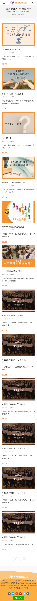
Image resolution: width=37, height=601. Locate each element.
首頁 (19, 15)
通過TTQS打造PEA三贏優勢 (12, 94)
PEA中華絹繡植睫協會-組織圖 (13, 227)
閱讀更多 (4, 64)
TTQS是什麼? (7, 138)
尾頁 (24, 559)
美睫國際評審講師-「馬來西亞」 (14, 315)
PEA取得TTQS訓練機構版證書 (13, 182)
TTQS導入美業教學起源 (11, 49)
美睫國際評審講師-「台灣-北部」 (14, 449)
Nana (13, 318)
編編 (13, 52)
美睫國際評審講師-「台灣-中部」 (14, 404)
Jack (13, 274)
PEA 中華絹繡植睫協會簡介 (12, 271)
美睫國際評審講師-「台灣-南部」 (14, 360)
